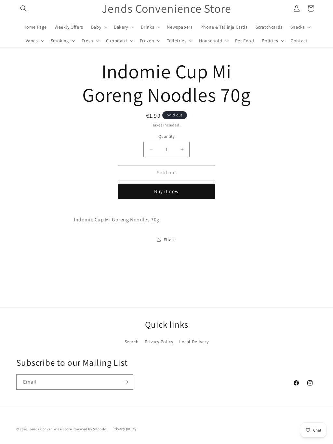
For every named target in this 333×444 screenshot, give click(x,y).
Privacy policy (125, 428)
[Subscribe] (126, 382)
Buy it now (166, 191)
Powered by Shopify (89, 429)
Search (132, 342)
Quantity (166, 136)
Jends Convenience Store (51, 429)
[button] (23, 8)
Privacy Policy (159, 342)
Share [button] (170, 239)
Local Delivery (193, 342)
